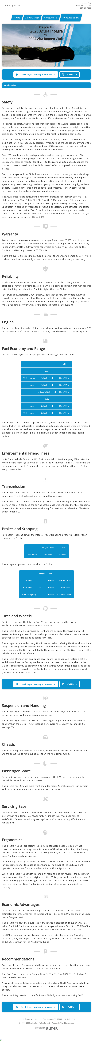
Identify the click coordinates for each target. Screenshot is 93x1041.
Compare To (51, 17)
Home (17, 17)
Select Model (32, 17)
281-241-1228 (85, 8)
